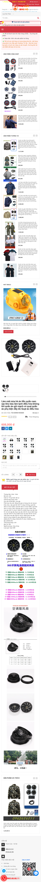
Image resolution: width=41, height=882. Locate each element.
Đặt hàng (32, 474)
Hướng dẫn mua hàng (10, 866)
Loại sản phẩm (6, 14)
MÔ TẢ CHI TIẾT (9, 487)
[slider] (4, 416)
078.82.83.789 (10, 852)
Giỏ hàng (22, 4)
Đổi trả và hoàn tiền (9, 872)
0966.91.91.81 (10, 849)
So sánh (14, 4)
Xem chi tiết (8, 331)
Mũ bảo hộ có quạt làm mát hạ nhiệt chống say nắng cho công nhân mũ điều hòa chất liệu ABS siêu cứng (19, 324)
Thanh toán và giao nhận (10, 869)
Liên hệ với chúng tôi (9, 875)
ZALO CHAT (26, 860)
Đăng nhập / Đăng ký (33, 4)
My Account (35, 1)
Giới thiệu (6, 863)
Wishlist (6, 4)
